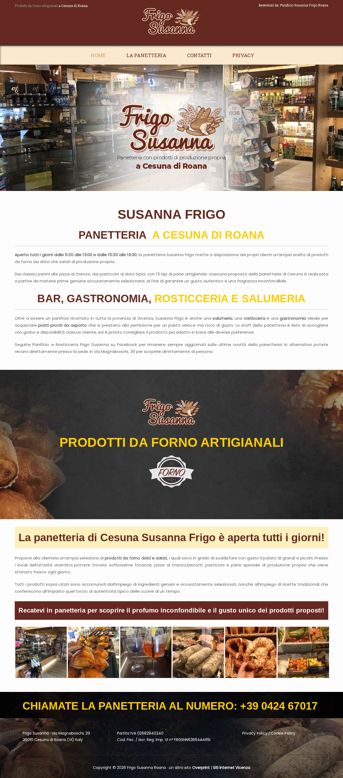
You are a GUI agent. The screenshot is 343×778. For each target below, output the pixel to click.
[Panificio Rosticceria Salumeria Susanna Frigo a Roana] (198, 652)
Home (98, 55)
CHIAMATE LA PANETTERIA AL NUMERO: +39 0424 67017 (170, 706)
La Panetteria (146, 55)
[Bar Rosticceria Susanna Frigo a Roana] (146, 652)
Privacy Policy (254, 733)
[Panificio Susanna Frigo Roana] (171, 21)
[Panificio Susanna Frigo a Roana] (251, 652)
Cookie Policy (283, 733)
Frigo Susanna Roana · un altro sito (159, 767)
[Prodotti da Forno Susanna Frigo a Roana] (93, 652)
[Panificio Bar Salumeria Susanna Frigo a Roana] (41, 652)
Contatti (199, 55)
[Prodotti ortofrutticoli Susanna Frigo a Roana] (303, 652)
